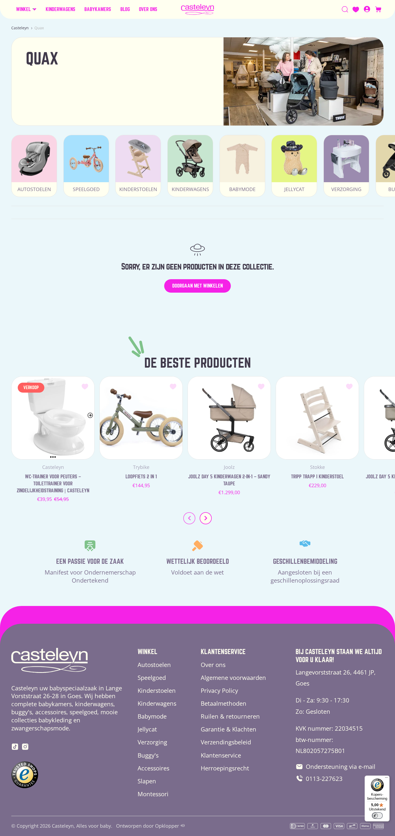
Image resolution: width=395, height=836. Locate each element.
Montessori (153, 794)
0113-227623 (324, 778)
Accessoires (153, 768)
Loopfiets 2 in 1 (141, 476)
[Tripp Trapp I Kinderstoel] (317, 417)
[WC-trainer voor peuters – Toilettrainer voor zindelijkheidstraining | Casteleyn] (53, 417)
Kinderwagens (157, 703)
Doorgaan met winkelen (197, 285)
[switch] (377, 815)
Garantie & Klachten (228, 729)
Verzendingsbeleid (226, 742)
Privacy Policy (219, 690)
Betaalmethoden (223, 703)
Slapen (147, 781)
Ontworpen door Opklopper (147, 826)
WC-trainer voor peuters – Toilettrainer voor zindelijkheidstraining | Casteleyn (53, 483)
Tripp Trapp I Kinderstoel (317, 476)
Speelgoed (152, 677)
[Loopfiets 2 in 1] (141, 417)
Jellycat (147, 729)
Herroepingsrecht (225, 768)
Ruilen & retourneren (230, 716)
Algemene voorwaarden (233, 677)
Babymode (152, 716)
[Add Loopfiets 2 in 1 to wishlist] (173, 386)
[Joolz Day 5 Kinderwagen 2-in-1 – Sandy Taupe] (229, 417)
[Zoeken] (345, 9)
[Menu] (386, 779)
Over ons (213, 665)
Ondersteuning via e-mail (340, 766)
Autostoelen (154, 665)
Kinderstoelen (157, 690)
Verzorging (152, 742)
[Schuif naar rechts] (206, 518)
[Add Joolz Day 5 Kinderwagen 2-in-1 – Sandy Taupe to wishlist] (261, 386)
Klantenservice (221, 755)
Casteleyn (20, 27)
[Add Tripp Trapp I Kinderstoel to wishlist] (349, 386)
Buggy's (148, 755)
